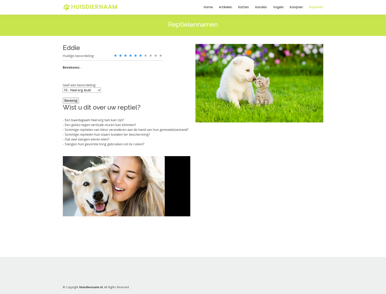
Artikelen (225, 7)
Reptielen (316, 7)
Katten (243, 7)
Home (208, 7)
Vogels (278, 7)
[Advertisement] (225, 187)
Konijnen (296, 7)
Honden (261, 7)
